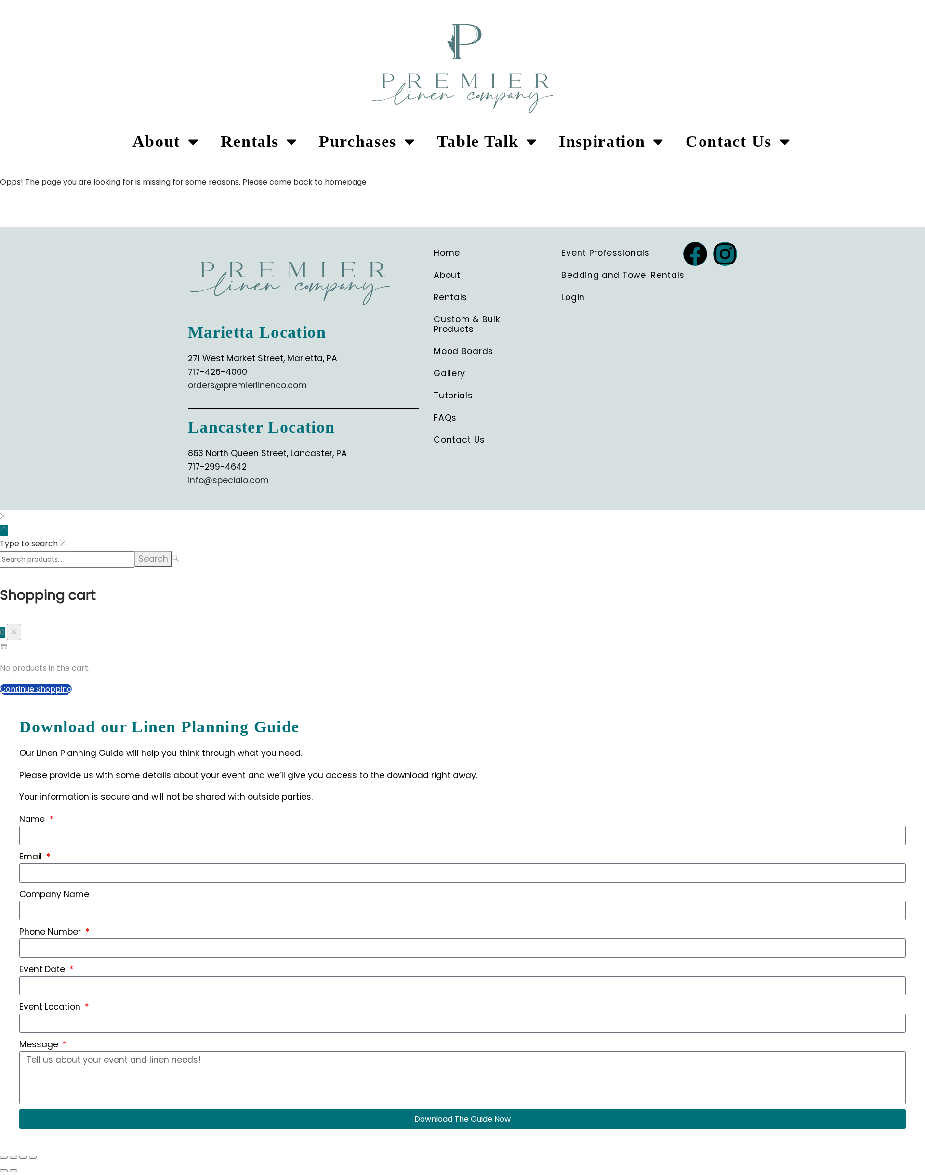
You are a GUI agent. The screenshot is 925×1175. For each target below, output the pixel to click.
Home (447, 253)
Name (33, 819)
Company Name (54, 894)
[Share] (23, 1157)
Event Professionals (605, 253)
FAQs (445, 417)
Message (40, 1044)
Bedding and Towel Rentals (623, 275)
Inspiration (602, 141)
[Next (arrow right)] (13, 1170)
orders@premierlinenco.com (247, 385)
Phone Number (51, 931)
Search (153, 559)
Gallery (449, 373)
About (156, 141)
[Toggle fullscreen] (13, 1157)
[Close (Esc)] (33, 1157)
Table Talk (478, 141)
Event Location (51, 1007)
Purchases (357, 141)
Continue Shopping (36, 689)
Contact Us (729, 141)
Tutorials (453, 395)
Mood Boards (463, 351)
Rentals (250, 141)
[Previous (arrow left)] (4, 1170)
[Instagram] (725, 254)
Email (31, 856)
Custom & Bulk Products (467, 324)
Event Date (43, 969)
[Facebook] (695, 254)
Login (573, 297)
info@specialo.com (228, 480)
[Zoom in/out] (4, 1157)
